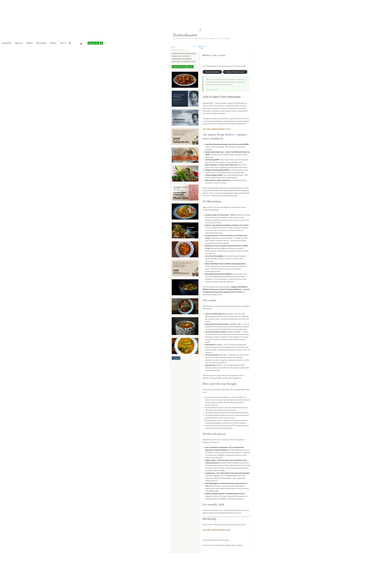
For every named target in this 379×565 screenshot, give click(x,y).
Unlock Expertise (179, 67)
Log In (190, 67)
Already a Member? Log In (235, 72)
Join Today (207, 129)
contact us (239, 545)
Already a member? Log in (221, 129)
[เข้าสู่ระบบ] (101, 43)
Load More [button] (176, 358)
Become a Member (212, 72)
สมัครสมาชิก (93, 43)
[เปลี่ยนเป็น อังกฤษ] (81, 43)
